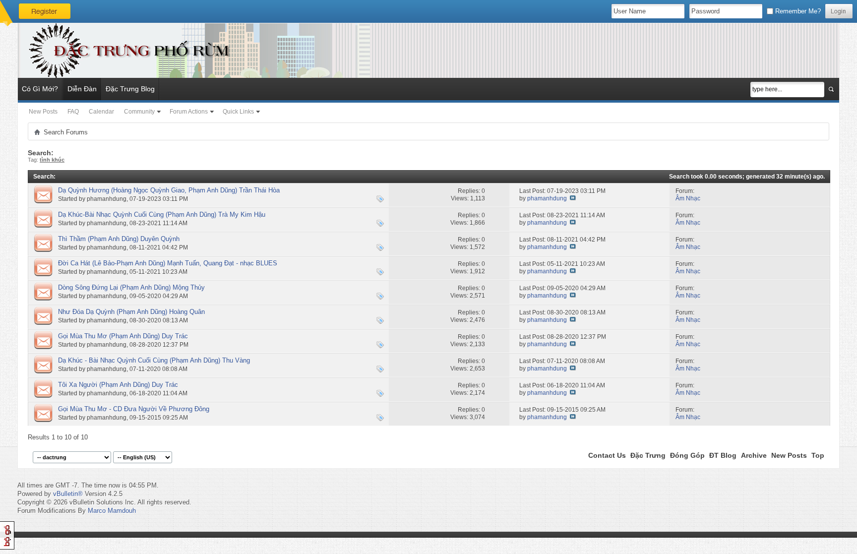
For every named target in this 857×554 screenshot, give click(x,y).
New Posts (43, 111)
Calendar (101, 111)
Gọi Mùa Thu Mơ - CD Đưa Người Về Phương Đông (133, 409)
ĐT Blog (722, 455)
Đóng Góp (687, 455)
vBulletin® (68, 493)
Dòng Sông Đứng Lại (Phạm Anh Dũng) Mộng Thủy (131, 287)
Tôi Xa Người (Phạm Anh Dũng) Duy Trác (118, 384)
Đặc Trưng (648, 455)
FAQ (73, 111)
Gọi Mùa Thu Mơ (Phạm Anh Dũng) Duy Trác (123, 336)
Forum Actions (189, 111)
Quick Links (238, 111)
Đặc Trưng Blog (130, 89)
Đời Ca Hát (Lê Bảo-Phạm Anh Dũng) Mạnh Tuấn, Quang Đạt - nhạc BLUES (167, 263)
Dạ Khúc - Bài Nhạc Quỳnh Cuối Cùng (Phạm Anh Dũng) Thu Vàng (154, 360)
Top (817, 455)
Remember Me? (797, 11)
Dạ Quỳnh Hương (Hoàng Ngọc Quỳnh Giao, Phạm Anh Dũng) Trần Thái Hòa (169, 190)
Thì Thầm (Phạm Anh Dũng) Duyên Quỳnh (119, 239)
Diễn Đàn (82, 89)
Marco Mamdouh (112, 510)
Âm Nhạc (687, 198)
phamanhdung (106, 198)
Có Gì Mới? (40, 89)
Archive (754, 455)
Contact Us (607, 455)
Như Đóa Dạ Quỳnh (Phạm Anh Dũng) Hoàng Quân (131, 311)
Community (139, 111)
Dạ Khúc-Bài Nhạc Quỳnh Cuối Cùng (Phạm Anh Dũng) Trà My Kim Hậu (161, 214)
